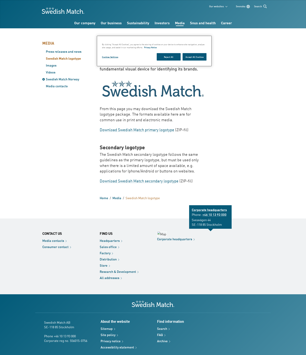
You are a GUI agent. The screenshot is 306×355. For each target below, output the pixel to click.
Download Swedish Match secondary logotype (139, 180)
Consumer (55, 246)
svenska (240, 6)
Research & (118, 271)
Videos (50, 72)
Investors (162, 22)
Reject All (168, 56)
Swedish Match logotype (63, 58)
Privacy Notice (150, 47)
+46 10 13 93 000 (214, 214)
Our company (84, 22)
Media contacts (57, 86)
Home (104, 197)
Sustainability (138, 22)
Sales (108, 246)
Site (108, 334)
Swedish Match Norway (62, 79)
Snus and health (203, 22)
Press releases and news (63, 51)
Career (226, 22)
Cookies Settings (110, 56)
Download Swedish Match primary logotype (137, 129)
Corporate (174, 239)
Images (51, 65)
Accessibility (117, 347)
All (109, 277)
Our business (111, 22)
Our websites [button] (216, 6)
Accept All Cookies (194, 56)
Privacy (111, 341)
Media (180, 22)
